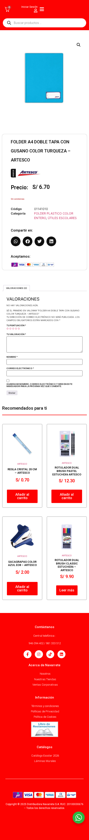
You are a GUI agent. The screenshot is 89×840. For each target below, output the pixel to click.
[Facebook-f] (28, 654)
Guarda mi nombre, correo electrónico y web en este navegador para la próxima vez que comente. (39, 385)
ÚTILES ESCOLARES (62, 218)
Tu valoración (16, 334)
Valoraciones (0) (16, 288)
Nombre (12, 357)
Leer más (66, 590)
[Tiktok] (50, 654)
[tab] (16, 288)
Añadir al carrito (22, 496)
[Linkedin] (61, 654)
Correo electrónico (20, 368)
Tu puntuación (16, 325)
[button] (79, 45)
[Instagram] (39, 654)
